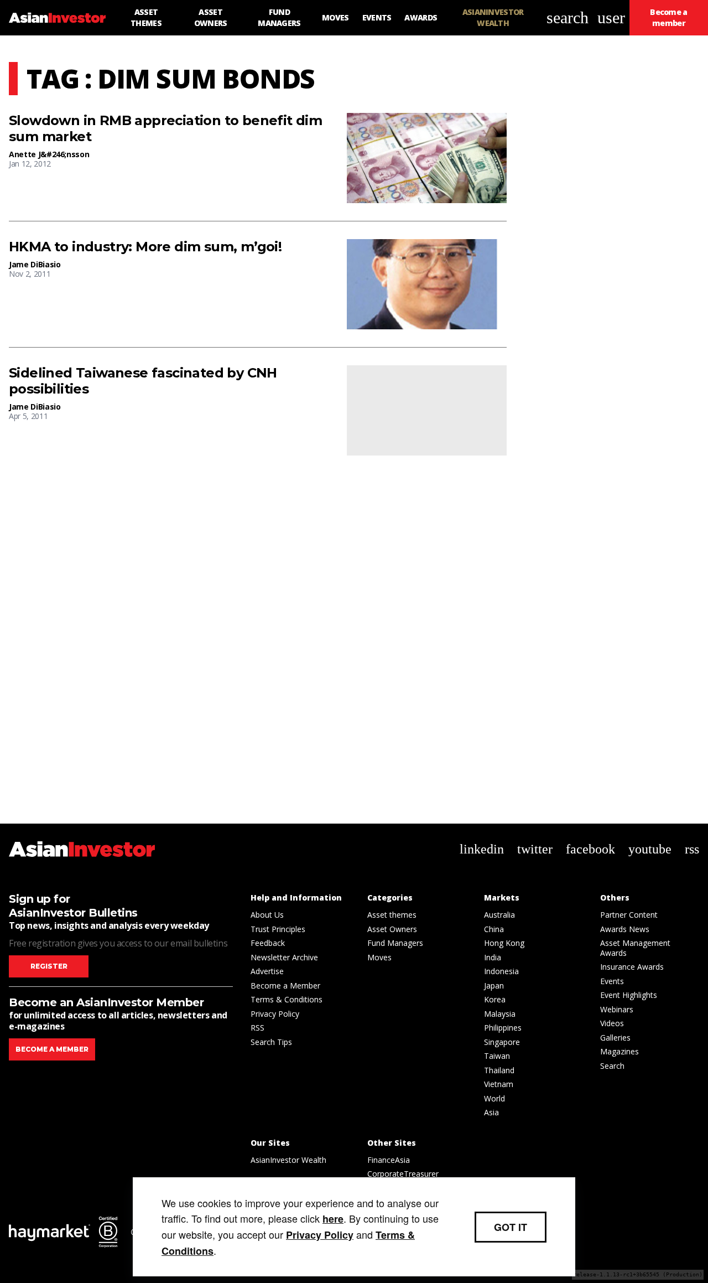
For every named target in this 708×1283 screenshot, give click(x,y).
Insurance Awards (632, 966)
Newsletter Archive (284, 957)
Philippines (503, 1027)
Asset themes (392, 914)
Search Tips (271, 1042)
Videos (612, 1023)
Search (612, 1065)
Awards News (624, 929)
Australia (499, 914)
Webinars (616, 1009)
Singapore (502, 1042)
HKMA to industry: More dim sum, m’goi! (145, 247)
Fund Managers (395, 943)
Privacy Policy (275, 1013)
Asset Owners (392, 929)
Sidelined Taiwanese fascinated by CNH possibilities (143, 381)
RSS (257, 1027)
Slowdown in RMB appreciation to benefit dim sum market (165, 128)
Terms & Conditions (286, 999)
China (494, 929)
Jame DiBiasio (34, 264)
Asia (491, 1112)
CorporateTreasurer (403, 1173)
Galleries (615, 1037)
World (494, 1098)
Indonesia (501, 971)
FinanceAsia (388, 1160)
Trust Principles (278, 929)
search (567, 17)
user (611, 17)
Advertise (267, 971)
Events (612, 981)
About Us (267, 914)
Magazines (619, 1051)
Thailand (499, 1070)
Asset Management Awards (635, 948)
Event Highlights (628, 995)
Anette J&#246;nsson (49, 154)
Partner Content (629, 914)
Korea (495, 999)
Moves (379, 957)
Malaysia (500, 1013)
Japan (494, 985)
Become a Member (285, 985)
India (492, 957)
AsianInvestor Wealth (288, 1160)
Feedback (268, 943)
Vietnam (498, 1084)
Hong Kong (504, 943)
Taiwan (497, 1056)
